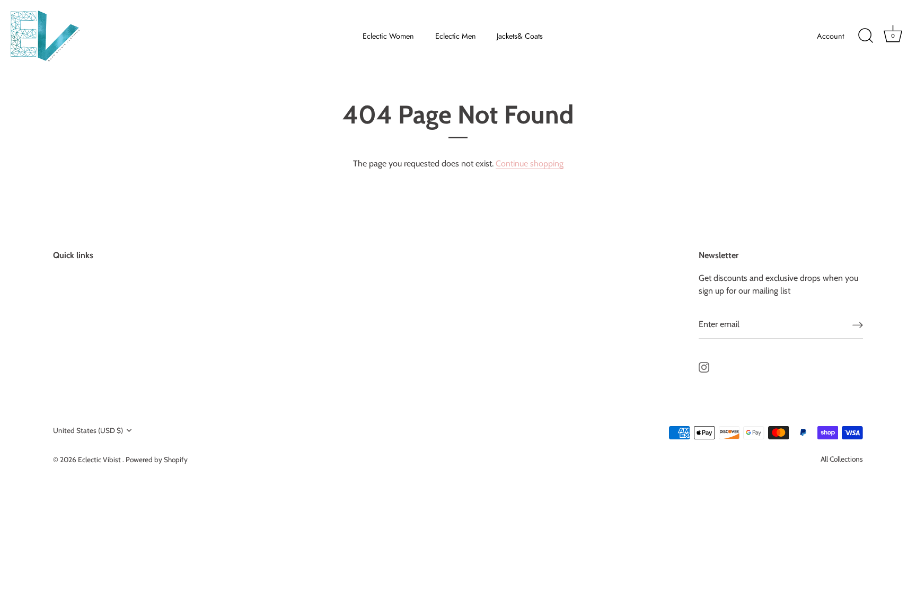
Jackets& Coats (520, 36)
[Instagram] (704, 366)
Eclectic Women (388, 36)
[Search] (865, 36)
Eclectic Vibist (100, 459)
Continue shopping (529, 163)
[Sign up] (857, 324)
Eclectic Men (455, 36)
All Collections (842, 459)
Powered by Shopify (157, 459)
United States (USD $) (88, 430)
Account (830, 36)
